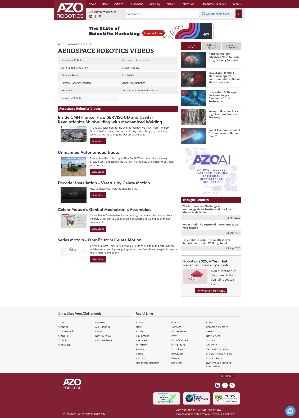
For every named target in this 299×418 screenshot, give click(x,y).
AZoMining (64, 344)
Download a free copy (211, 291)
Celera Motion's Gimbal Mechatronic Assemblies (104, 209)
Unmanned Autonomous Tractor (89, 152)
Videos (61, 44)
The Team (176, 362)
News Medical (103, 335)
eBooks (140, 349)
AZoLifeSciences (104, 340)
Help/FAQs (177, 353)
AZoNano (63, 326)
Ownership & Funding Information (219, 364)
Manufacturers (179, 340)
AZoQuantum (103, 326)
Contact (210, 340)
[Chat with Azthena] (290, 411)
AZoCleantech (66, 331)
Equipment (142, 335)
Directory (141, 344)
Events (175, 335)
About (139, 322)
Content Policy (214, 358)
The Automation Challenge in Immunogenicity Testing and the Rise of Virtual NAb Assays (208, 209)
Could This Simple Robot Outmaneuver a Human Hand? (224, 133)
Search (210, 331)
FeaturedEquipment (231, 46)
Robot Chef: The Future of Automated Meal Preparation (210, 226)
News (139, 326)
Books (139, 353)
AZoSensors (102, 322)
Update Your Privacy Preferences (85, 413)
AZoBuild (63, 340)
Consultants (178, 349)
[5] (193, 135)
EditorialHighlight (211, 46)
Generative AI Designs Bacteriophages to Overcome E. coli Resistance (223, 96)
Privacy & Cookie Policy (219, 353)
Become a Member (217, 326)
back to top (226, 375)
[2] (193, 78)
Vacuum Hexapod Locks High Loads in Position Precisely (224, 114)
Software (176, 326)
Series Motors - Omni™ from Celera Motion (100, 239)
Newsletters (213, 335)
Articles (140, 331)
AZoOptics (64, 335)
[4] (193, 116)
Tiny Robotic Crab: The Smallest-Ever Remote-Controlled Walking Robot (206, 241)
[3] (193, 97)
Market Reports (180, 331)
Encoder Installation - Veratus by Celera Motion (104, 182)
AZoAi (98, 331)
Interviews (142, 340)
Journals (141, 358)
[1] (193, 59)
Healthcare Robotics (147, 362)
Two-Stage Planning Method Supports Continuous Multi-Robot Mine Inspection (224, 77)
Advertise (211, 344)
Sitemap (175, 358)
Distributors (178, 344)
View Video (98, 141)
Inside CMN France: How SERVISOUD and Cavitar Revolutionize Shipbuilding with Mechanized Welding (110, 119)
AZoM (61, 322)
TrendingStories (191, 46)
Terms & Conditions (217, 349)
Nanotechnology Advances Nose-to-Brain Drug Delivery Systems (224, 57)
